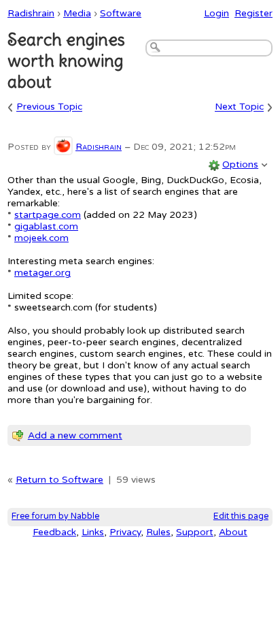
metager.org (42, 272)
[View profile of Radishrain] (63, 147)
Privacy (125, 532)
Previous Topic (49, 107)
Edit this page (240, 516)
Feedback (54, 532)
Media (77, 13)
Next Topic (239, 107)
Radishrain (30, 13)
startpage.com (47, 215)
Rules (158, 532)
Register (253, 13)
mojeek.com (41, 238)
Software (120, 13)
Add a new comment (75, 435)
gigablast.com (46, 226)
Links (93, 532)
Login (216, 13)
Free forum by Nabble (55, 516)
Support (194, 532)
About (233, 532)
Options (240, 164)
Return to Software (59, 479)
